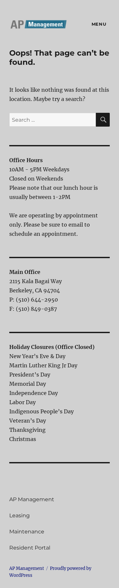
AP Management (31, 499)
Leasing (19, 515)
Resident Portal (29, 548)
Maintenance (26, 531)
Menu (99, 24)
